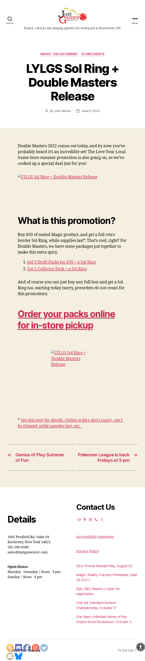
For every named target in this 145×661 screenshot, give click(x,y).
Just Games (62, 111)
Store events (93, 54)
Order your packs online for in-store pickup (66, 319)
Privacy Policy (87, 551)
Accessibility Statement (95, 537)
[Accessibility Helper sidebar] (140, 647)
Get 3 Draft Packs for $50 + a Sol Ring (61, 262)
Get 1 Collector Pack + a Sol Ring (57, 268)
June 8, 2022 (90, 111)
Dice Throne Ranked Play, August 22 (104, 566)
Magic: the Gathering (59, 54)
